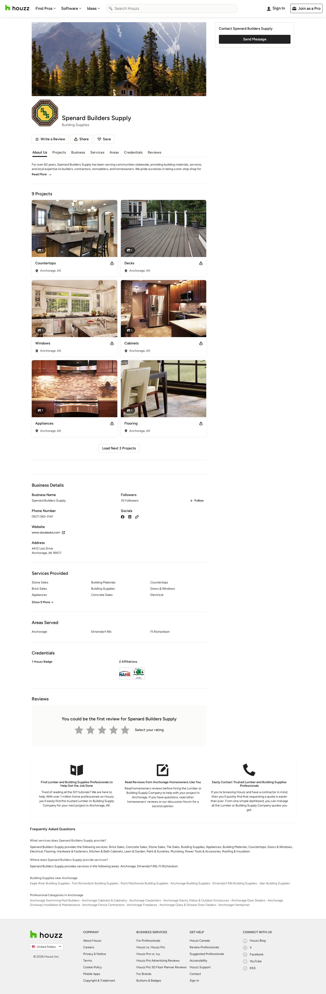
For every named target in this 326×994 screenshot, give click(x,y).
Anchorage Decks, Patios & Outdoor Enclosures (196, 900)
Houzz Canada (200, 941)
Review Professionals (204, 947)
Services (97, 152)
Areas (114, 152)
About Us (39, 152)
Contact (195, 974)
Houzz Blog (258, 941)
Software (69, 8)
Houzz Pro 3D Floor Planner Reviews (161, 967)
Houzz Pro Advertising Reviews (158, 960)
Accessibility (198, 960)
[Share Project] (112, 263)
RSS (253, 968)
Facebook (256, 954)
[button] (119, 670)
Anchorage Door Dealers (248, 900)
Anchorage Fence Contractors (103, 905)
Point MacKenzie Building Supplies (144, 883)
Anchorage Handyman (234, 905)
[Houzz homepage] (17, 8)
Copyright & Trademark (99, 980)
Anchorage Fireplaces (142, 905)
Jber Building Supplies (274, 883)
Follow (199, 500)
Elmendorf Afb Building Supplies (234, 883)
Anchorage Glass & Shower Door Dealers (187, 905)
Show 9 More (41, 602)
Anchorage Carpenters (145, 900)
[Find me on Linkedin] (130, 516)
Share (84, 139)
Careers (88, 947)
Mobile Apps (91, 974)
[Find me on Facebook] (122, 516)
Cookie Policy (92, 967)
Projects (59, 152)
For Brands (143, 974)
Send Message (254, 39)
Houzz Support (200, 967)
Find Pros (43, 8)
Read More (39, 174)
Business (78, 152)
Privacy (88, 954)
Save (107, 139)
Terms (87, 960)
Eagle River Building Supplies (50, 883)
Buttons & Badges (148, 980)
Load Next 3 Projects (119, 448)
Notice (101, 954)
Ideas (91, 8)
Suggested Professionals (207, 954)
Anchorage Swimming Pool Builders (55, 900)
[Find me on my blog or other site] (137, 516)
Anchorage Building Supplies (190, 883)
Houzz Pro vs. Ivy (148, 954)
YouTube (256, 961)
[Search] (110, 8)
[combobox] (172, 8)
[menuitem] (46, 8)
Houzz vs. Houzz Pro (150, 947)
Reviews (154, 152)
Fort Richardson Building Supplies (95, 883)
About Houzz (92, 941)
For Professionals (148, 941)
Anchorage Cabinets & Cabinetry (104, 900)
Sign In (194, 980)
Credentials (133, 152)
